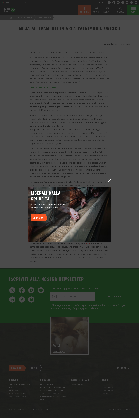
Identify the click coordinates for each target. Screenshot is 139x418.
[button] (109, 180)
